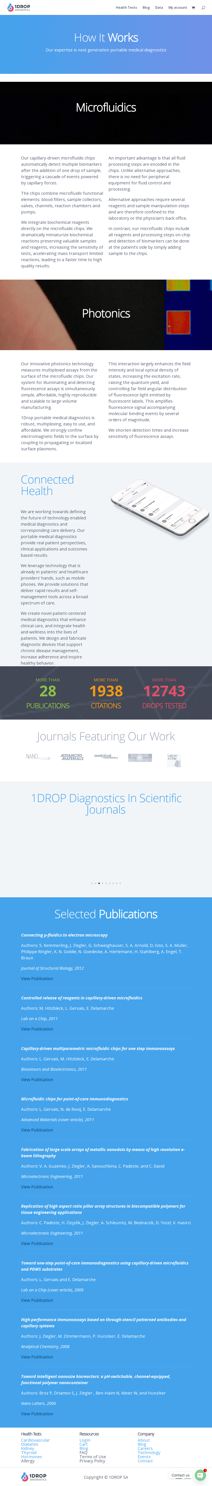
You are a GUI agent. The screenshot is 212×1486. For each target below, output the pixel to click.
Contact (145, 1461)
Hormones (31, 1456)
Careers (145, 1448)
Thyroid (28, 1452)
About (144, 1440)
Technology (149, 1452)
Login (85, 1440)
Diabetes (29, 1444)
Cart (84, 1444)
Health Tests (126, 8)
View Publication (37, 978)
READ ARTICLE (106, 862)
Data (159, 8)
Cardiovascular (35, 1440)
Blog (146, 8)
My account (178, 8)
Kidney (27, 1448)
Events (144, 1456)
